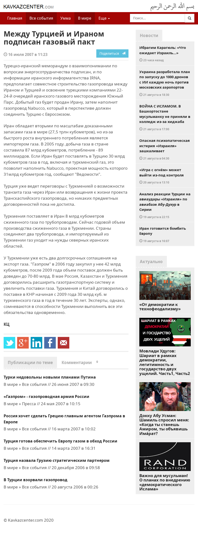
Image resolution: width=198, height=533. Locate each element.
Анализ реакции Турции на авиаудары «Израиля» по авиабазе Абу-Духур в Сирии (165, 205)
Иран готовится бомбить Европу (162, 234)
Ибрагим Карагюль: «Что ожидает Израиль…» (162, 53)
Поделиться (110, 53)
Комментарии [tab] (80, 362)
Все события (41, 18)
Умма (65, 18)
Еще (103, 18)
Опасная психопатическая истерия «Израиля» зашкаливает (164, 149)
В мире (84, 18)
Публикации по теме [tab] (30, 362)
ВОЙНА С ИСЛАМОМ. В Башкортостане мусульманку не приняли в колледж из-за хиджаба (164, 117)
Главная (14, 18)
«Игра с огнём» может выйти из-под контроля (161, 175)
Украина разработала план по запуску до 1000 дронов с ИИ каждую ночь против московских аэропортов (164, 83)
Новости (149, 35)
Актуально (151, 261)
